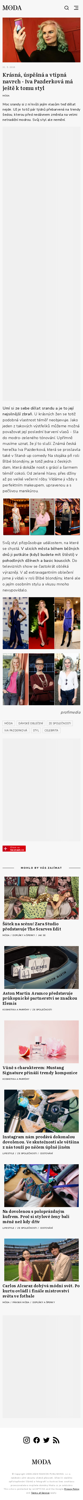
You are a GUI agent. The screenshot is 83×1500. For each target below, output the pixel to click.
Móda (6, 95)
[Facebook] (36, 1441)
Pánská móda (21, 1302)
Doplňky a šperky (24, 935)
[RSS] (56, 1441)
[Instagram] (26, 1441)
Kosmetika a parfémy (16, 1009)
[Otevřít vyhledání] (66, 7)
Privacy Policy (71, 1489)
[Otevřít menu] (76, 7)
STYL (36, 730)
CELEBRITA (51, 730)
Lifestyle (9, 1153)
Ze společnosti (42, 1009)
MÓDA (8, 723)
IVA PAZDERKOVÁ (15, 730)
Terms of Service (40, 1492)
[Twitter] (46, 1441)
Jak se (42, 935)
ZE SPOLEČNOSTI (60, 723)
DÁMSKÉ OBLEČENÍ (31, 723)
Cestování (46, 1153)
